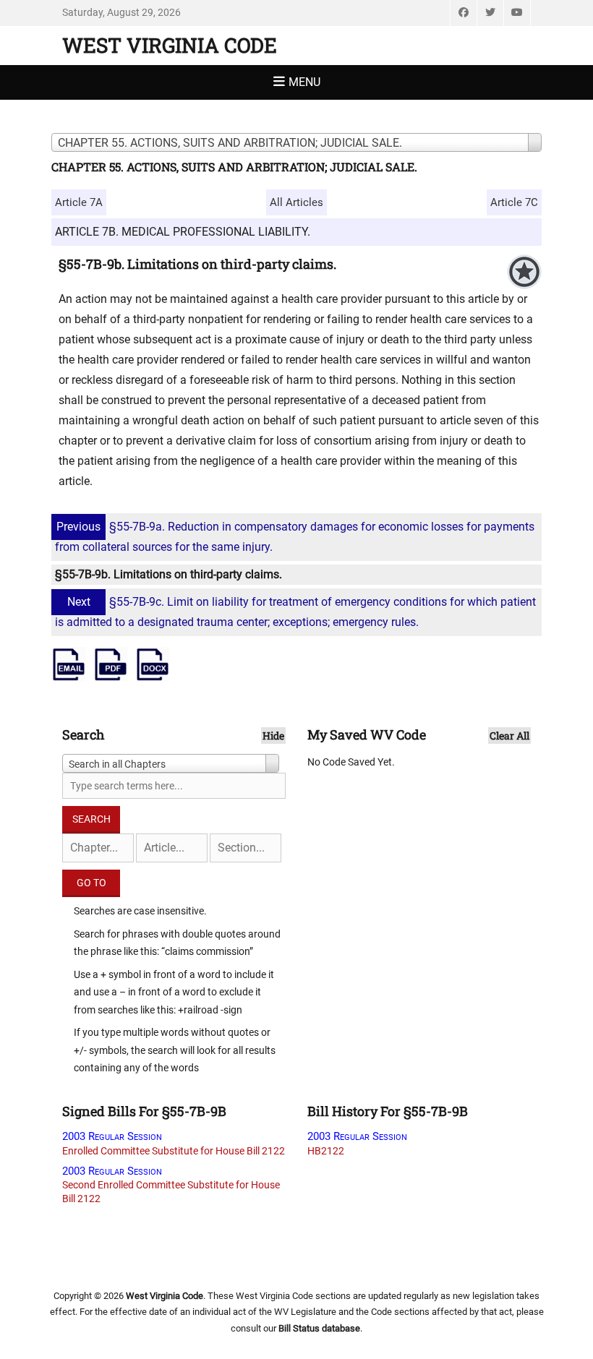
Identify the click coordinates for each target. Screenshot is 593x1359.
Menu (304, 82)
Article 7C (514, 202)
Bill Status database (319, 1328)
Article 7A (79, 202)
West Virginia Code (169, 45)
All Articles (296, 202)
